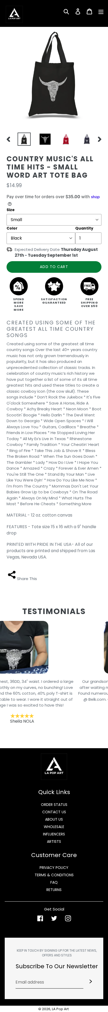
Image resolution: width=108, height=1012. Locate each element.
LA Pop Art (60, 1008)
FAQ (54, 882)
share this (27, 578)
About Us (54, 819)
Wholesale (54, 826)
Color (12, 228)
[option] (23, 139)
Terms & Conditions (54, 875)
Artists (54, 841)
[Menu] (101, 11)
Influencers (54, 834)
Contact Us (54, 812)
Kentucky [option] (54, 701)
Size (11, 209)
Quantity (84, 228)
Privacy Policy (54, 867)
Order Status (54, 804)
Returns (54, 889)
